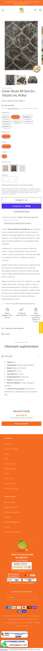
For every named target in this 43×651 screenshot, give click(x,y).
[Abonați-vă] (34, 597)
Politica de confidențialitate (15, 619)
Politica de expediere (11, 622)
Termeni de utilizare (31, 619)
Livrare (6, 454)
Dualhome (10, 616)
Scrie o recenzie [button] (21, 423)
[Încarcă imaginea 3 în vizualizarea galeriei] (32, 80)
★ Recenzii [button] (41, 328)
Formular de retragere (12, 532)
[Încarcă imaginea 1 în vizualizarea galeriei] (10, 80)
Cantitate (4, 175)
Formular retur (9, 483)
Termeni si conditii (10, 449)
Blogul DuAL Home (11, 507)
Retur (6, 459)
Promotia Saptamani (11, 522)
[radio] (6, 117)
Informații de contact (26, 622)
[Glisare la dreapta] (40, 80)
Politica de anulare (11, 489)
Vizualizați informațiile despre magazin (17, 223)
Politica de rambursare (33, 616)
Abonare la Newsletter (12, 512)
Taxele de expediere (12, 108)
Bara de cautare (10, 502)
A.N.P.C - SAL (8, 479)
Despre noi (8, 444)
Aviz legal (37, 622)
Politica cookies (10, 469)
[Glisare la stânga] (2, 80)
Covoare (7, 517)
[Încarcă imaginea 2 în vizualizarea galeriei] (21, 80)
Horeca (6, 527)
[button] (2, 10)
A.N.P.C (6, 474)
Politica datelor (10, 464)
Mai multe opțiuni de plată (21, 211)
